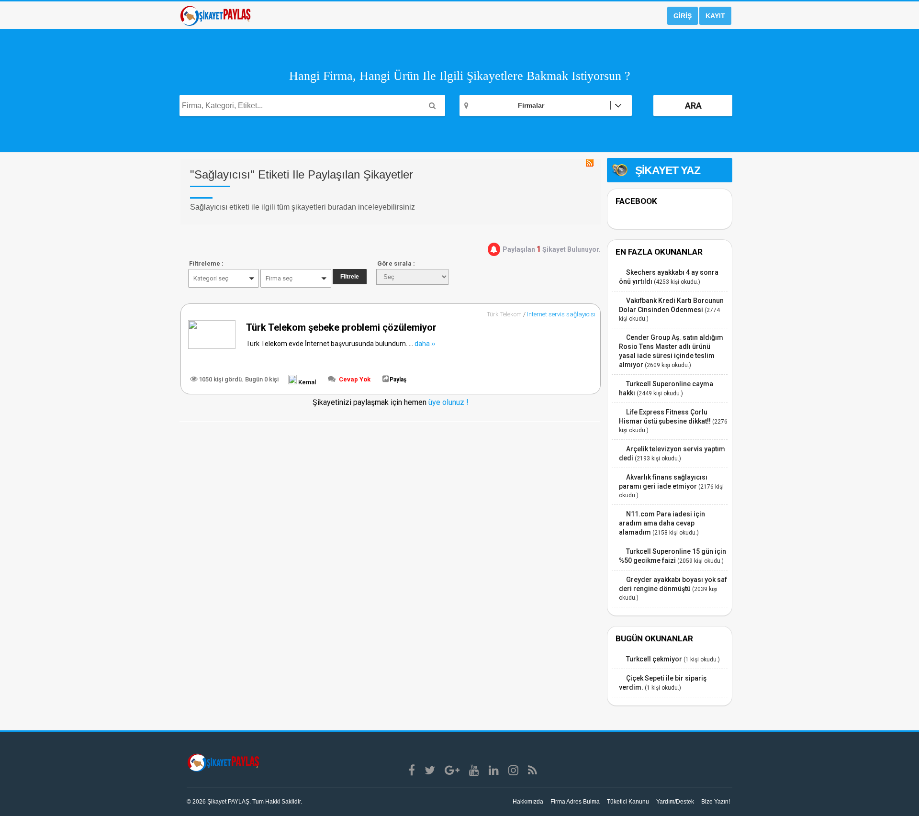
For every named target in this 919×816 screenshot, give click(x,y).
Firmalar (531, 105)
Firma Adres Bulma (575, 801)
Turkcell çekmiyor (654, 659)
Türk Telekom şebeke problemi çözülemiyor (341, 327)
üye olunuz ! (447, 402)
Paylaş (398, 379)
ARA (693, 106)
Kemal (306, 382)
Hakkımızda (528, 801)
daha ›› (425, 343)
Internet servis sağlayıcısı (561, 314)
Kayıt (715, 16)
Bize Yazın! (715, 801)
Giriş (682, 16)
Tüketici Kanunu (628, 801)
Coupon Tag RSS (590, 163)
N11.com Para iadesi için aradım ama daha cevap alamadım (662, 523)
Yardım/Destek (675, 801)
